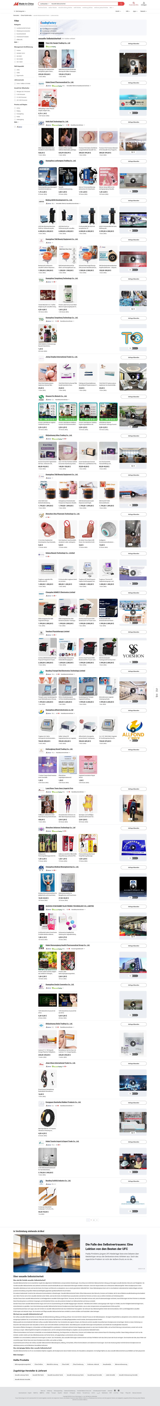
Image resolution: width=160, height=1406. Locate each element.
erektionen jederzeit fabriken (101, 7)
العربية (98, 1393)
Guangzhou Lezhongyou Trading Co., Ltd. (61, 161)
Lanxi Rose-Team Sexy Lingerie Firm (59, 788)
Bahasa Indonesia (136, 1393)
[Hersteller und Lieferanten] (23, 4)
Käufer (117, 11)
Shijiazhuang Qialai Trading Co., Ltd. (59, 1024)
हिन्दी (111, 1393)
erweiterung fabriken (87, 7)
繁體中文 (42, 1393)
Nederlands (105, 1393)
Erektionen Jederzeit (93, 1364)
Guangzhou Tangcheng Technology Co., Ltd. (62, 278)
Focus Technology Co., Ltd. (78, 1396)
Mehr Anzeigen (18, 1355)
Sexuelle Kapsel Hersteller (94, 1375)
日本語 (48, 1393)
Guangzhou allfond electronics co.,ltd (59, 710)
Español (60, 1393)
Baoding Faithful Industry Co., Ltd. (58, 1181)
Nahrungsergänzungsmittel (23, 1364)
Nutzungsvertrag (58, 1390)
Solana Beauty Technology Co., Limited (60, 553)
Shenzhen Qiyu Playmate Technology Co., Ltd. (63, 514)
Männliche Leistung (52, 1364)
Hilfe (127, 11)
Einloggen (144, 5)
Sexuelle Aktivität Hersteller (22, 1379)
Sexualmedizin (107, 1364)
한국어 (93, 1393)
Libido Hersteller (110, 1375)
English (29, 1393)
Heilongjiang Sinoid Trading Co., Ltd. (59, 749)
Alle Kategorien (20, 11)
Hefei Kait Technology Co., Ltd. (57, 121)
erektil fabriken (77, 7)
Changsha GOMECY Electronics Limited (60, 592)
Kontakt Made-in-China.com (84, 1390)
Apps (134, 11)
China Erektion (39, 1364)
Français (53, 1393)
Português (72, 1393)
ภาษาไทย (116, 1393)
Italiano (79, 1393)
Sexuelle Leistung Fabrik (22, 1375)
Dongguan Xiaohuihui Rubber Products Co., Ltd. (63, 1102)
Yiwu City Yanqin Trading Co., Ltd (58, 43)
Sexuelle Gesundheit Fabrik (55, 1375)
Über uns (43, 1390)
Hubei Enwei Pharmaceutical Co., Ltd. (60, 82)
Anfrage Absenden (133, 43)
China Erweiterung (78, 1364)
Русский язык (86, 1393)
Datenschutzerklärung (69, 1390)
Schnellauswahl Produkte (99, 1390)
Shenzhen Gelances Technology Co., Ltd (60, 827)
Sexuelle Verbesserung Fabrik (75, 1375)
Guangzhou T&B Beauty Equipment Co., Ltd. (62, 239)
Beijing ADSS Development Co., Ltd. (59, 200)
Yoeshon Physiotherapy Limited (57, 631)
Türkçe (121, 1393)
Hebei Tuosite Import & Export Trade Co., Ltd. (62, 1141)
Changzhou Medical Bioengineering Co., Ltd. (62, 867)
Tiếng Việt (128, 1393)
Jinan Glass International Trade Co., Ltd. (60, 1063)
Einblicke (110, 1390)
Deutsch (66, 1393)
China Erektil (65, 1364)
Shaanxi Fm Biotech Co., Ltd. (56, 396)
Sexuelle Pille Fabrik (38, 1375)
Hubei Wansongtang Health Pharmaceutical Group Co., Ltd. (68, 945)
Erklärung (49, 1390)
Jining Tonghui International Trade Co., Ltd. (62, 357)
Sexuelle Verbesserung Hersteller (128, 1375)
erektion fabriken (53, 7)
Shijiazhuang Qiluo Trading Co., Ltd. (59, 435)
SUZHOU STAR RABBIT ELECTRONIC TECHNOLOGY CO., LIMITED (70, 906)
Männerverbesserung (121, 1364)
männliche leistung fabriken (65, 7)
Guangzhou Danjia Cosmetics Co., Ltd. (60, 984)
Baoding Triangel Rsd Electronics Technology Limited (65, 671)
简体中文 (35, 1393)
